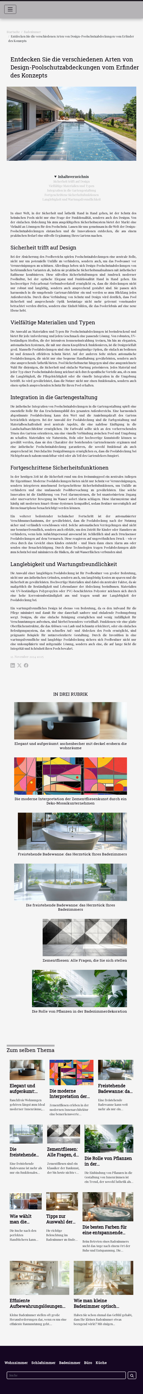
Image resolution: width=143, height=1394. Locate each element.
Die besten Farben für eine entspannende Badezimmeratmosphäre (107, 1232)
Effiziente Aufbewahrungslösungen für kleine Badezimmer (36, 1306)
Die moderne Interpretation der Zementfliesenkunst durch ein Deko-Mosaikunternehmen (71, 800)
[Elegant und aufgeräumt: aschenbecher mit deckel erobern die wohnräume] (70, 720)
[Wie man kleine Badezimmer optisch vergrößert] (103, 1277)
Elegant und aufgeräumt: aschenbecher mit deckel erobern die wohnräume (71, 745)
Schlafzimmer (43, 1362)
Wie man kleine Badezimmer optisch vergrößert (95, 1306)
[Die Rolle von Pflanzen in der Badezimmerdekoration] (79, 988)
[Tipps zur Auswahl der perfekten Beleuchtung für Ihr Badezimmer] (62, 1201)
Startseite (13, 32)
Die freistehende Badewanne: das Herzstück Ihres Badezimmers (70, 907)
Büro (88, 1362)
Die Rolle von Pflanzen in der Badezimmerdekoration (79, 1011)
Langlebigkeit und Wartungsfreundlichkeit (71, 199)
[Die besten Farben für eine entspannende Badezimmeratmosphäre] (107, 1206)
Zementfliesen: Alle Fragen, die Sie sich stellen (85, 960)
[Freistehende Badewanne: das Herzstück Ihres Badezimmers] (72, 831)
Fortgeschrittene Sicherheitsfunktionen (72, 195)
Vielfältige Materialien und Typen (71, 186)
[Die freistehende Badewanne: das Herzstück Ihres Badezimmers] (70, 882)
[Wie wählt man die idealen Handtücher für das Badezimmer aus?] (26, 1201)
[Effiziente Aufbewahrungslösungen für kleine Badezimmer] (39, 1277)
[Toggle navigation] (10, 9)
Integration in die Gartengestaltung (71, 190)
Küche (101, 1362)
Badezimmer (32, 32)
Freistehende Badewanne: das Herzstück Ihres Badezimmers (72, 854)
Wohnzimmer (16, 1362)
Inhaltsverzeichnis (73, 176)
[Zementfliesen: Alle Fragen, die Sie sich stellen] (85, 937)
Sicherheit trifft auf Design (71, 181)
